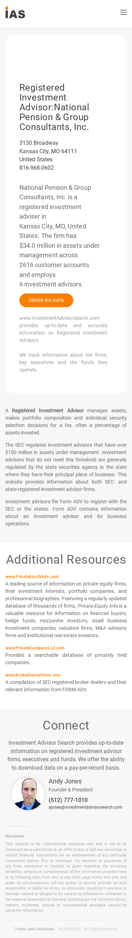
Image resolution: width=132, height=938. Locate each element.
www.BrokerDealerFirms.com (33, 675)
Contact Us (66, 13)
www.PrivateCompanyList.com (34, 648)
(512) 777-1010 (68, 800)
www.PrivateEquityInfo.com (31, 576)
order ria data (46, 300)
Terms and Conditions (34, 928)
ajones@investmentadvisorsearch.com (85, 807)
